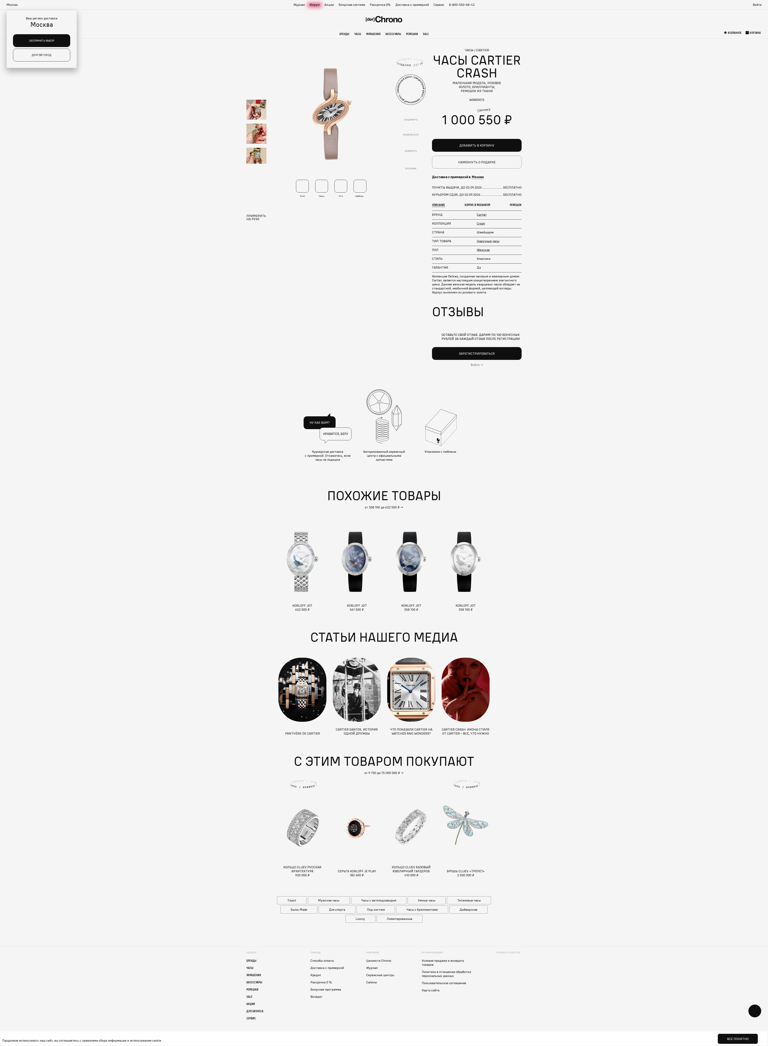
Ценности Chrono (378, 961)
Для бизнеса (254, 1011)
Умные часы (426, 900)
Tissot (291, 900)
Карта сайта (430, 990)
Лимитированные (399, 919)
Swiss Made (299, 909)
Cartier (482, 215)
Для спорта (337, 909)
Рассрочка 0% (380, 5)
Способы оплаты (322, 961)
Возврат (316, 997)
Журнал (299, 5)
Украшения (373, 34)
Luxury (360, 919)
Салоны (371, 982)
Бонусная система (352, 5)
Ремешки (412, 34)
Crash (481, 223)
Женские (483, 250)
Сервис (439, 5)
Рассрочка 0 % (321, 982)
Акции (329, 5)
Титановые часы (469, 900)
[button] (14, 5)
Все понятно (738, 1039)
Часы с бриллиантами (422, 909)
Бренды (344, 34)
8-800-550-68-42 (462, 5)
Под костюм (376, 909)
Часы (357, 34)
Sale (426, 34)
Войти (757, 5)
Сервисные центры (380, 975)
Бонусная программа (325, 989)
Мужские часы (328, 900)
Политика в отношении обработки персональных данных (446, 974)
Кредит (315, 975)
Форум (315, 5)
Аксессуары (393, 34)
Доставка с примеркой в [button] (458, 177)
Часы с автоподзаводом (378, 900)
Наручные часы (488, 241)
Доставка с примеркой (412, 5)
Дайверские (468, 909)
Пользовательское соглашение (444, 983)
